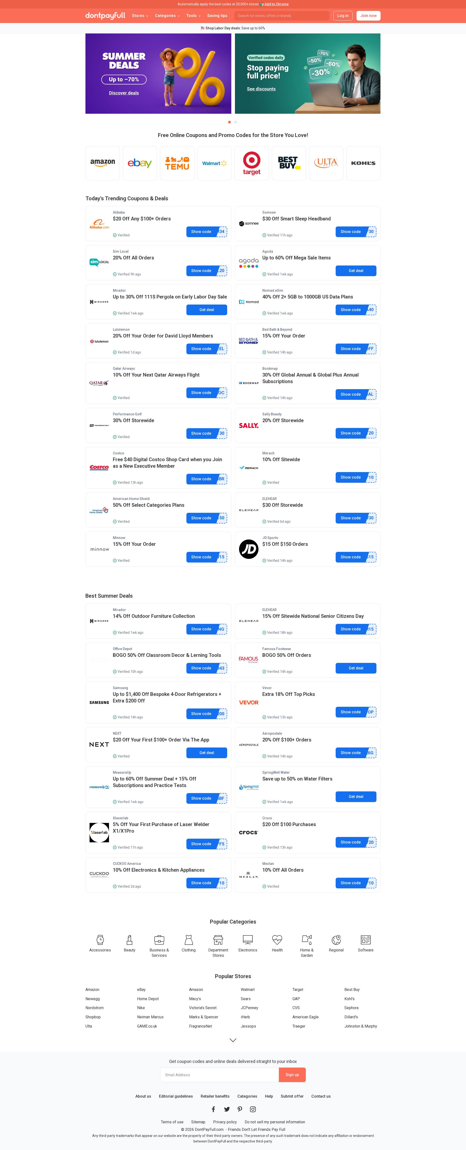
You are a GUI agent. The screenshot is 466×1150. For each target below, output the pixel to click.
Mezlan (268, 864)
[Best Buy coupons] (289, 163)
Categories (247, 1096)
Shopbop (93, 1017)
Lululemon (121, 329)
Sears (246, 999)
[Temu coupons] (177, 163)
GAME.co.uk (147, 1026)
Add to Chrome (277, 4)
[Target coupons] (251, 163)
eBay (141, 989)
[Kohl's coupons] (363, 163)
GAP (296, 999)
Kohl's (349, 999)
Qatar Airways (124, 368)
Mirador (119, 290)
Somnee (269, 212)
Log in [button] (343, 15)
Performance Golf (127, 414)
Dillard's (351, 1017)
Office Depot (122, 649)
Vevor (267, 688)
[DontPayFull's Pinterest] (240, 1109)
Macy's (195, 999)
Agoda (267, 251)
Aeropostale (272, 733)
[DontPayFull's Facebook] (213, 1109)
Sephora (351, 1007)
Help (269, 1096)
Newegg (92, 999)
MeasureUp (122, 772)
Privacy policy (225, 1122)
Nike (141, 1007)
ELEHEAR (269, 499)
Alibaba (119, 212)
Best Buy (352, 989)
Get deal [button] (356, 270)
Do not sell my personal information (275, 1122)
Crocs (267, 818)
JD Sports (270, 538)
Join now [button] (368, 15)
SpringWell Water (276, 772)
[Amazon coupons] (102, 163)
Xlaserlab (120, 818)
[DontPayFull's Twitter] (227, 1109)
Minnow (119, 538)
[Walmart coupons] (214, 163)
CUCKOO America (127, 864)
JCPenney (249, 1007)
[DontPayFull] (105, 15)
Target (297, 989)
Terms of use (172, 1122)
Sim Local (121, 251)
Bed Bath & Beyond (277, 329)
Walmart (248, 989)
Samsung (120, 688)
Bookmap (270, 368)
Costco (118, 453)
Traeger (298, 1026)
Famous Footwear (276, 649)
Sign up (292, 1074)
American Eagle (305, 1017)
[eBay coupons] (140, 163)
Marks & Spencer (203, 1017)
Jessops (248, 1026)
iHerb (245, 1017)
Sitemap (198, 1122)
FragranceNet (200, 1026)
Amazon (92, 989)
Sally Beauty (272, 414)
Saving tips (217, 15)
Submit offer (292, 1096)
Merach (268, 453)
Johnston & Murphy (360, 1026)
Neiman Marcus (150, 1017)
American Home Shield (131, 499)
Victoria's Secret (202, 1007)
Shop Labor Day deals (223, 28)
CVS (296, 1007)
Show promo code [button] (201, 231)
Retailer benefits (215, 1096)
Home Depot (148, 999)
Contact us (321, 1096)
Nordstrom (94, 1007)
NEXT (117, 733)
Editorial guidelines (176, 1096)
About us (143, 1096)
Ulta (88, 1026)
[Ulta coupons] (326, 163)
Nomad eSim (272, 290)
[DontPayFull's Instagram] (253, 1109)
